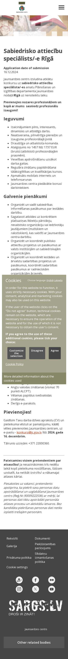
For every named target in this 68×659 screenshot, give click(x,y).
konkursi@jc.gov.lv (29, 432)
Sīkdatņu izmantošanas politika (44, 558)
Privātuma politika (19, 558)
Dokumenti (42, 538)
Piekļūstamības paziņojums (45, 546)
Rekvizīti (12, 538)
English (50, 280)
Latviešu (58, 280)
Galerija (12, 546)
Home (22, 8)
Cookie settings (17, 567)
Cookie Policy (15, 364)
